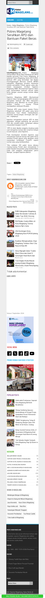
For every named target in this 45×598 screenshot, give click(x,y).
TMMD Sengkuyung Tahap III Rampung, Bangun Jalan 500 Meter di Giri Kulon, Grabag (25, 422)
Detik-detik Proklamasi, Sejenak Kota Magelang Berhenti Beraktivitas (26, 402)
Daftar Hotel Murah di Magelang (19, 461)
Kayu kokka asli (13, 506)
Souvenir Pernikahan (14, 514)
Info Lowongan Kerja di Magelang (19, 467)
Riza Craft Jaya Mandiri (16, 568)
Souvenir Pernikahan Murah (18, 572)
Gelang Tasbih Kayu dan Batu (19, 559)
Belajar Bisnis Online (14, 456)
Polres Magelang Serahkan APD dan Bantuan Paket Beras (21, 35)
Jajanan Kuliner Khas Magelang (18, 470)
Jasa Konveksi (12, 502)
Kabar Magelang (18, 174)
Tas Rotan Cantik (29, 514)
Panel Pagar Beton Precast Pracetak (21, 563)
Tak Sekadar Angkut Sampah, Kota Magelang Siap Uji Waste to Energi (26, 442)
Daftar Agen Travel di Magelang (18, 459)
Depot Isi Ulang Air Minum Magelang (20, 499)
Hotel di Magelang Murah (16, 464)
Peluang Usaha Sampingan (16, 482)
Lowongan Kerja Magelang (17, 476)
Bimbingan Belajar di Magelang (18, 495)
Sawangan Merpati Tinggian (17, 510)
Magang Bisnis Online (14, 479)
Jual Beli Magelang (13, 473)
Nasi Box (23, 506)
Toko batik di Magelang (16, 517)
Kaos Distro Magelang (26, 502)
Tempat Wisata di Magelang (16, 485)
